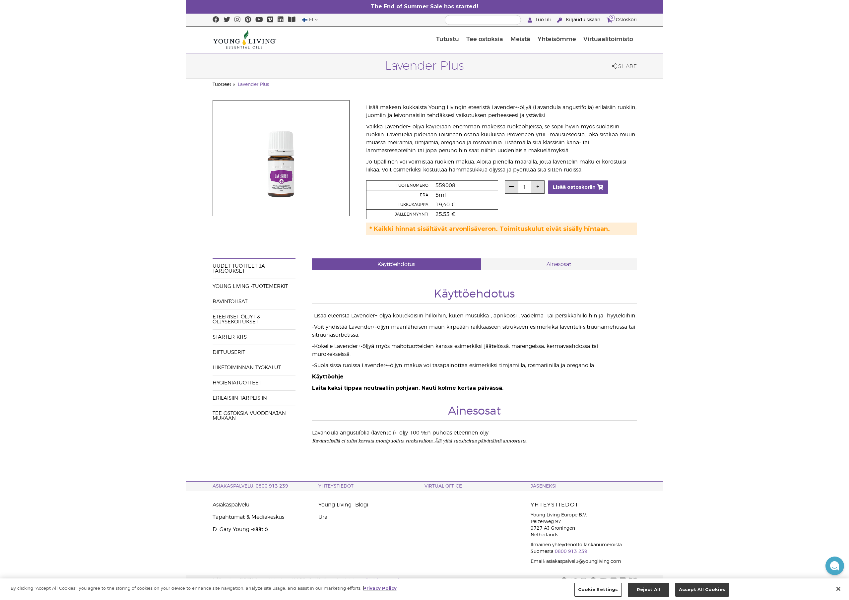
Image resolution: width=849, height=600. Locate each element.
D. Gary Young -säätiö (240, 529)
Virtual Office (443, 486)
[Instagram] (237, 20)
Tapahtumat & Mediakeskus (248, 517)
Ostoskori (624, 19)
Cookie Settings (598, 589)
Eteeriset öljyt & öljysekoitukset (236, 319)
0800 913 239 (571, 551)
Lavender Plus (253, 84)
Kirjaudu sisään (583, 20)
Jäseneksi (543, 486)
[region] (424, 589)
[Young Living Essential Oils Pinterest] (248, 20)
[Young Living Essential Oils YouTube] (259, 20)
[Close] (838, 588)
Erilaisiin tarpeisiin (240, 398)
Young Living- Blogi (343, 504)
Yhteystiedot (336, 486)
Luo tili (543, 20)
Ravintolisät (230, 301)
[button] (834, 566)
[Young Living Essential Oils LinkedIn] (281, 20)
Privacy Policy (380, 588)
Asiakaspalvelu (231, 504)
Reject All (648, 589)
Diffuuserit (229, 352)
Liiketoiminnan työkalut (247, 367)
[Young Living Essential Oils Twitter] (227, 20)
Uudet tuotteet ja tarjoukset (239, 269)
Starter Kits (230, 337)
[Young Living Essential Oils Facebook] (216, 20)
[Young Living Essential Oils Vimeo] (270, 20)
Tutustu (447, 39)
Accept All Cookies (702, 589)
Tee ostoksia (484, 39)
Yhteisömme (557, 39)
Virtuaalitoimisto (608, 39)
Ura (322, 517)
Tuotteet (222, 84)
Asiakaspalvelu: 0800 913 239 (250, 486)
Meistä (520, 39)
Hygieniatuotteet (237, 382)
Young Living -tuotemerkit (250, 286)
